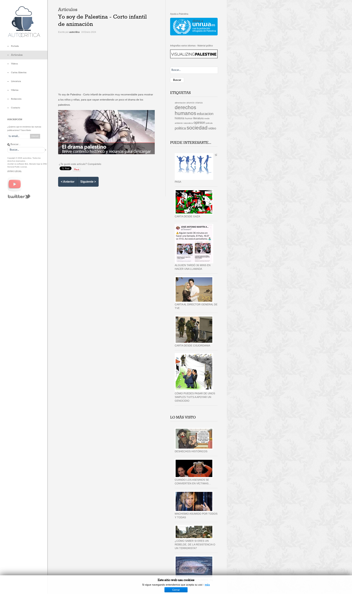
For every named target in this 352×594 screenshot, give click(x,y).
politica (180, 128)
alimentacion (180, 103)
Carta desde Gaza (187, 216)
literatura (198, 118)
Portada (15, 46)
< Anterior (67, 181)
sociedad (197, 128)
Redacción (16, 99)
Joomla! (10, 164)
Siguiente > (88, 181)
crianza (199, 102)
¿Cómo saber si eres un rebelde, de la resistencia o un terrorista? (195, 544)
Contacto (15, 108)
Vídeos (14, 64)
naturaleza (188, 123)
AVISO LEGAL (14, 171)
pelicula (209, 123)
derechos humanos (185, 110)
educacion (205, 114)
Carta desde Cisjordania (192, 345)
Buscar (177, 80)
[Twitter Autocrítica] (19, 196)
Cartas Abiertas (19, 72)
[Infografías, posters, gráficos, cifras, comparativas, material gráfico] (194, 53)
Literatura (16, 81)
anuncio (190, 102)
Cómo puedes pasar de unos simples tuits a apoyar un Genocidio (195, 397)
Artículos (17, 55)
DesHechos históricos (191, 451)
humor (188, 118)
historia (179, 118)
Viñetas (15, 90)
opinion (199, 122)
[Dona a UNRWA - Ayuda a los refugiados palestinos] (194, 26)
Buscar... (15, 144)
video (212, 128)
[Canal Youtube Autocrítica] (14, 184)
